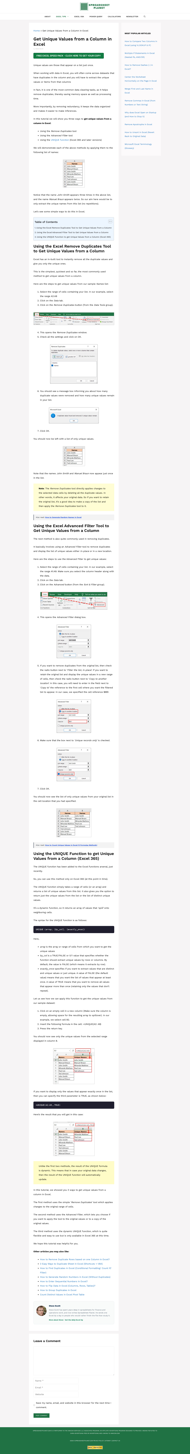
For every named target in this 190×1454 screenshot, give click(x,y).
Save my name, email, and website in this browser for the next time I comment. (73, 1405)
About (48, 16)
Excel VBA (79, 16)
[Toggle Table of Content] (109, 221)
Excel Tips (61, 16)
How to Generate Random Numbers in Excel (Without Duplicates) (75, 1277)
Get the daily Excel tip (74, 1320)
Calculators (114, 16)
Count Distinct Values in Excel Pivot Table (62, 1294)
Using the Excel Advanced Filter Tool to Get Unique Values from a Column (72, 232)
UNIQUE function (60, 140)
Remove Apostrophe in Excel (138, 124)
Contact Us (116, 1440)
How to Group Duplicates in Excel (58, 1290)
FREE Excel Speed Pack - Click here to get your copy (69, 55)
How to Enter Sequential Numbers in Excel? (64, 1281)
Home (36, 30)
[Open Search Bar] (144, 16)
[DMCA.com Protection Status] (95, 1450)
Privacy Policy (98, 1440)
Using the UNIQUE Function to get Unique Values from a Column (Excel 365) (74, 237)
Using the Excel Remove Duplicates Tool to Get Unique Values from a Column (74, 228)
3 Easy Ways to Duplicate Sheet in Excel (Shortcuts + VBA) (71, 1263)
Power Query (96, 16)
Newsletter (132, 16)
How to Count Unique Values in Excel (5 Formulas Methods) (71, 845)
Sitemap (108, 1440)
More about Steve (56, 1320)
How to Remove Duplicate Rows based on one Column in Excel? (75, 1259)
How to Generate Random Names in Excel (63, 517)
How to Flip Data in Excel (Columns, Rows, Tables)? (67, 1285)
